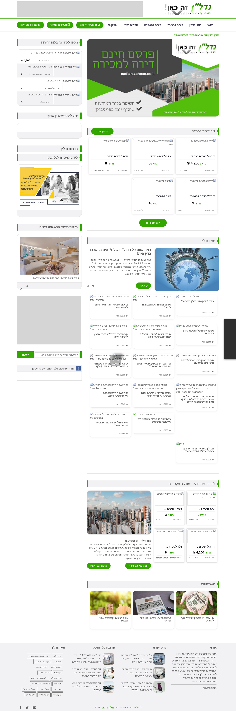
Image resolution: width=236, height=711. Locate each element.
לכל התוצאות (153, 222)
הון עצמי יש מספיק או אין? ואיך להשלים (197, 619)
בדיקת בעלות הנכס (43, 661)
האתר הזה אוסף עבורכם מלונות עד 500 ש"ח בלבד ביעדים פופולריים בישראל (137, 672)
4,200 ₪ (25, 60)
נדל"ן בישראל (29, 689)
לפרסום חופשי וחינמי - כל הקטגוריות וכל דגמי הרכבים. (86, 686)
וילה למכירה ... (174, 546)
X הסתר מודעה (115, 360)
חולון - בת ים (182, 170)
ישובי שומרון (139, 170)
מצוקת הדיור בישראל (41, 683)
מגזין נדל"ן (195, 24)
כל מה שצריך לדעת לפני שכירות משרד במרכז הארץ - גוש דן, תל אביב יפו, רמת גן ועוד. (136, 658)
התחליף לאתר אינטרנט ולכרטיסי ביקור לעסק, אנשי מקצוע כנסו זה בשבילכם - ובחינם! (136, 686)
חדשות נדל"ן (131, 24)
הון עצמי (58, 672)
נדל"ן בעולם (44, 689)
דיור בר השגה (41, 667)
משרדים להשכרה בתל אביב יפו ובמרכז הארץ (112, 423)
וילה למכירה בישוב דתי (40, 66)
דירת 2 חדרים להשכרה (202, 196)
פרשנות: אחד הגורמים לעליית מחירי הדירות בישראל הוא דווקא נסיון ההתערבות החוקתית (197, 399)
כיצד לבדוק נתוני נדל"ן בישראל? (197, 301)
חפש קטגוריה (102, 131)
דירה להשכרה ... (205, 546)
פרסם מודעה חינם (30, 24)
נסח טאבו (57, 689)
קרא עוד (143, 285)
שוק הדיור (57, 694)
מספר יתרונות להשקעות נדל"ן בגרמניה (198, 332)
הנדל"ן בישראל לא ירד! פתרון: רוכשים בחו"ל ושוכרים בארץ (198, 449)
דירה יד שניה (44, 672)
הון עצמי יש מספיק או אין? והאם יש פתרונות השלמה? (154, 365)
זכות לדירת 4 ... (206, 509)
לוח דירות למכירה (203, 131)
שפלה (180, 210)
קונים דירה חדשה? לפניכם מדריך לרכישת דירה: (111, 335)
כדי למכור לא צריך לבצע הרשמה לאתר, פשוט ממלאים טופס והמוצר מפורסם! (86, 658)
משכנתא (58, 683)
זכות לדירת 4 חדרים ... (159, 156)
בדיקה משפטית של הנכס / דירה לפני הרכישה (111, 306)
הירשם (25, 354)
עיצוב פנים (30, 694)
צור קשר (112, 24)
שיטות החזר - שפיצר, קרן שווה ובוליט (155, 619)
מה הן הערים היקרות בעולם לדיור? (156, 306)
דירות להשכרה (152, 24)
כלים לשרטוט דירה (39, 678)
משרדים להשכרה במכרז (39, 656)
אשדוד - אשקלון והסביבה (100, 170)
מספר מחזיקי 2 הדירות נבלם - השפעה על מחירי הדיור (155, 394)
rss (204, 687)
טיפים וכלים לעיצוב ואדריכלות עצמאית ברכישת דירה (155, 335)
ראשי (210, 24)
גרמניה (58, 661)
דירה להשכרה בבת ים (203, 156)
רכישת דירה (44, 694)
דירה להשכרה (163, 196)
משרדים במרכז (59, 24)
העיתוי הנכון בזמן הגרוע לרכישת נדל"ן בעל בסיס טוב (197, 361)
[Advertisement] (80, 9)
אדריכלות (57, 656)
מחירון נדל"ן (56, 678)
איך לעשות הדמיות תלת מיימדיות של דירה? (115, 394)
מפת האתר (211, 687)
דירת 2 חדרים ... (173, 509)
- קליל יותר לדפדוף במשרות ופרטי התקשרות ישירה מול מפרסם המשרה (86, 672)
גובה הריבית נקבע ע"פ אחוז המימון (114, 619)
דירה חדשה (56, 667)
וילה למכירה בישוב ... (116, 156)
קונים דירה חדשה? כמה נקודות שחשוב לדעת (56, 278)
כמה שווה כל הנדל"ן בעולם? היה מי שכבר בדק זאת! (154, 420)
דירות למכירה (175, 24)
